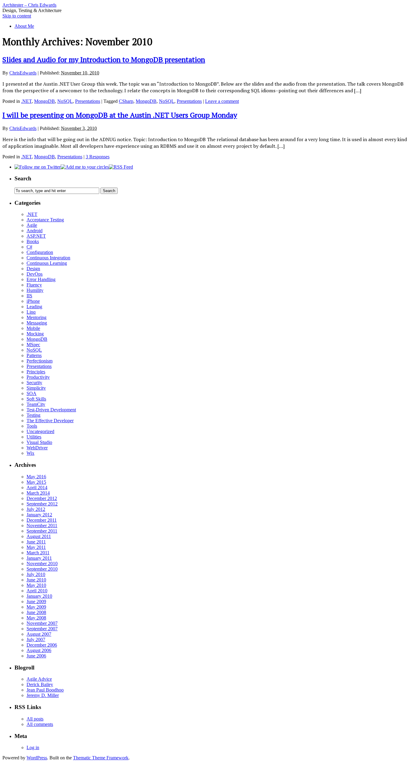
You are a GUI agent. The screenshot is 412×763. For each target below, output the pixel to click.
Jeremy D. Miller (43, 695)
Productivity (38, 377)
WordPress (37, 757)
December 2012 (42, 498)
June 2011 (36, 541)
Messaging (37, 322)
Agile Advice (39, 679)
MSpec (33, 344)
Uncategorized (40, 431)
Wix (30, 453)
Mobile (33, 328)
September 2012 (42, 503)
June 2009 (36, 601)
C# (29, 246)
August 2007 (39, 634)
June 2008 (36, 612)
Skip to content (16, 15)
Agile (32, 225)
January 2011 (39, 558)
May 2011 (36, 547)
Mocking (35, 333)
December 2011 (42, 520)
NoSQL (65, 101)
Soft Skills (36, 398)
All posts (35, 718)
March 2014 (38, 492)
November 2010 (42, 563)
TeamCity (36, 404)
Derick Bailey (40, 684)
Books (33, 241)
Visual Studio (39, 442)
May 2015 (36, 482)
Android (35, 230)
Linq (31, 312)
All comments (40, 724)
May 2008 (36, 617)
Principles (36, 371)
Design (33, 268)
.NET (26, 101)
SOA (31, 393)
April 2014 (37, 487)
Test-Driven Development (51, 409)
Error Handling (41, 279)
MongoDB (44, 101)
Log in (33, 747)
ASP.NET (36, 236)
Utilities (34, 436)
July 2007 (36, 639)
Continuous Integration (48, 257)
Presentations (87, 101)
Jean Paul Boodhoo (45, 689)
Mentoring (36, 317)
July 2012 (36, 509)
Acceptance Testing (45, 219)
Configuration (40, 252)
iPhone (33, 301)
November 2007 (42, 623)
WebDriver (37, 447)
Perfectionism (39, 360)
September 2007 (42, 628)
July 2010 (36, 574)
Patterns (34, 355)
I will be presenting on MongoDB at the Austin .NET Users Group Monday (119, 115)
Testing (33, 415)
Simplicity (36, 388)
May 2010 (36, 585)
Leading (34, 306)
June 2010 (36, 579)
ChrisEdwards (22, 72)
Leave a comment (222, 101)
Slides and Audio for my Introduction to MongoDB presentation (103, 59)
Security (34, 382)
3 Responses (97, 156)
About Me (24, 26)
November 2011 (42, 525)
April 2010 (37, 590)
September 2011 (42, 530)
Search (22, 178)
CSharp (126, 101)
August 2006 (39, 650)
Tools (32, 426)
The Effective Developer (50, 420)
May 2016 (36, 476)
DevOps (35, 274)
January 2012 (39, 514)
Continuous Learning (47, 263)
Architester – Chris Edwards (29, 5)
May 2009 (36, 606)
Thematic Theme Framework (100, 757)
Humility (35, 290)
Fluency (34, 284)
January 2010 (39, 596)
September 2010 (42, 568)
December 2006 (42, 644)
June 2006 (36, 655)
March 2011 (38, 552)
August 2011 (39, 536)
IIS (29, 295)
